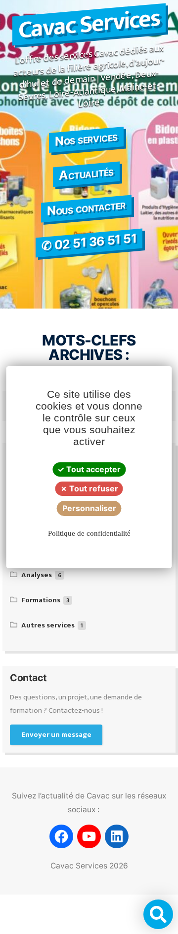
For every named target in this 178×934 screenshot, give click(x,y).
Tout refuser (92, 488)
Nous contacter (86, 208)
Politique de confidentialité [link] (89, 533)
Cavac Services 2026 (89, 865)
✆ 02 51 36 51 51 (89, 241)
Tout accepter (92, 469)
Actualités (86, 173)
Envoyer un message (56, 734)
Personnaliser (89, 508)
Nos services (86, 139)
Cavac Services (89, 24)
